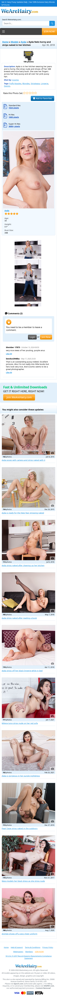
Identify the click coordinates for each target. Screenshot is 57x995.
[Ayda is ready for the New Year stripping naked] (28, 487)
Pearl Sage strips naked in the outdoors (20, 828)
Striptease (35, 83)
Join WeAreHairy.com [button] (19, 397)
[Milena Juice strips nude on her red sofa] (28, 698)
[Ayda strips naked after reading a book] (28, 592)
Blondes (26, 83)
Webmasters (18, 951)
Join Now (46, 337)
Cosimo (15, 80)
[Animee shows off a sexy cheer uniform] (28, 908)
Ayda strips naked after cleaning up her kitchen (23, 565)
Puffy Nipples (15, 83)
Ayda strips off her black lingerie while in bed (22, 670)
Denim (7, 86)
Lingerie (44, 83)
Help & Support (17, 947)
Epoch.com (18, 984)
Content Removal (43, 988)
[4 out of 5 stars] (32, 93)
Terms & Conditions (32, 947)
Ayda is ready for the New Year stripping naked (23, 513)
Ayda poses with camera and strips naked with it (23, 460)
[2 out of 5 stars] (27, 93)
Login (32, 337)
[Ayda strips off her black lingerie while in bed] (28, 645)
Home (5, 41)
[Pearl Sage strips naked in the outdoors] (28, 803)
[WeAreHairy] (28, 966)
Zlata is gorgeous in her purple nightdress (21, 776)
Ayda (23, 41)
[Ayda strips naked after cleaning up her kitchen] (28, 540)
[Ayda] (28, 169)
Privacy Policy (47, 947)
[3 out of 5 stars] (29, 93)
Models (14, 41)
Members (29, 951)
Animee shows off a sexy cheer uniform (19, 934)
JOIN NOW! (49, 31)
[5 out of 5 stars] (35, 93)
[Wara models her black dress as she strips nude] (28, 855)
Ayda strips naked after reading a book (19, 618)
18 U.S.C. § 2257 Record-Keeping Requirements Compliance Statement (28, 957)
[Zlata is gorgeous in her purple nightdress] (28, 750)
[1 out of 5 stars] (24, 93)
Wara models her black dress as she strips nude (23, 881)
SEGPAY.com (49, 986)
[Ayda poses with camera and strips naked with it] (28, 434)
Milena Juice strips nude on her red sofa (20, 723)
